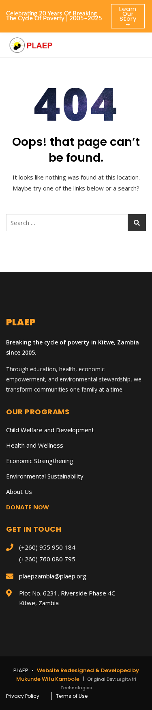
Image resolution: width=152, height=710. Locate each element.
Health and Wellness (34, 445)
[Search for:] (76, 222)
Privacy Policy (22, 696)
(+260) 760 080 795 (47, 559)
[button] (137, 42)
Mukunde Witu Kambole (48, 679)
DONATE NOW (27, 507)
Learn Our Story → (128, 16)
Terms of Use (72, 696)
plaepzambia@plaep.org (52, 576)
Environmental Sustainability (44, 476)
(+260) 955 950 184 (47, 547)
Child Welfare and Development (50, 430)
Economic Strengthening (39, 461)
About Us (19, 491)
